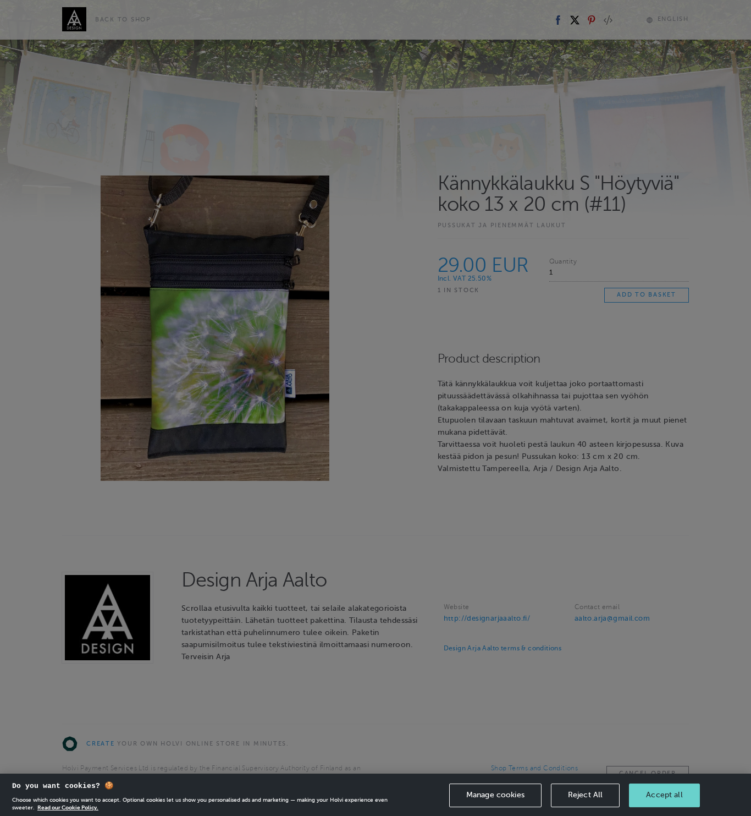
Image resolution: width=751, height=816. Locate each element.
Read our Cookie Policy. (67, 807)
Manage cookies (495, 795)
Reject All (585, 795)
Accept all (664, 795)
